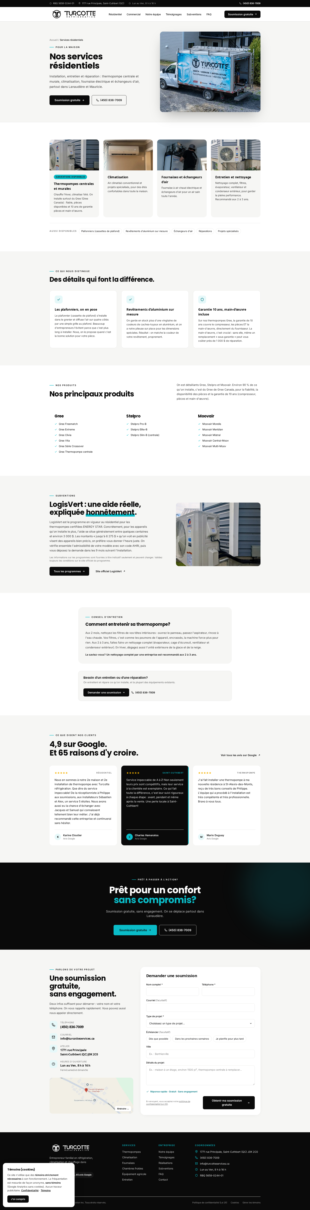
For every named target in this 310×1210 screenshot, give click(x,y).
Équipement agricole (134, 1174)
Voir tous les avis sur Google (239, 755)
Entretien (127, 1179)
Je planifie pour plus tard (230, 1038)
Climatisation (129, 1157)
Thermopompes (131, 1151)
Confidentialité (30, 1190)
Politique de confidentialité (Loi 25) (209, 1202)
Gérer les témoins (251, 1202)
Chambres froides (132, 1168)
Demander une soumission (104, 692)
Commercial (133, 14)
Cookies (235, 1202)
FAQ (209, 14)
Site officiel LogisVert (109, 571)
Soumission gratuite (67, 100)
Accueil (54, 39)
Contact (163, 1179)
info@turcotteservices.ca (77, 1039)
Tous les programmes (67, 571)
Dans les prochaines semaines (192, 1038)
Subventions (194, 14)
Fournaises (128, 1162)
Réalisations (165, 1162)
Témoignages (174, 14)
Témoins (46, 1190)
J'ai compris (18, 1199)
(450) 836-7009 (251, 3)
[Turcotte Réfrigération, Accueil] (73, 14)
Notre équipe (153, 14)
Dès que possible (158, 1038)
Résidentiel (115, 14)
